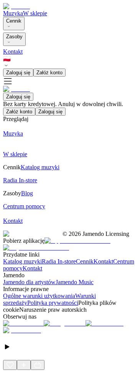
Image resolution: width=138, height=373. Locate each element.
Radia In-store (59, 261)
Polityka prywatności (52, 302)
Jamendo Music (75, 282)
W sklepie (35, 13)
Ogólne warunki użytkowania (39, 296)
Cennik (13, 21)
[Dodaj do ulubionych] (10, 365)
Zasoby (14, 36)
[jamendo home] (16, 6)
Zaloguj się (18, 72)
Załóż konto (49, 72)
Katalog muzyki (22, 261)
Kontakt (13, 51)
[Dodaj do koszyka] (37, 365)
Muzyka (13, 13)
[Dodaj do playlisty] (24, 365)
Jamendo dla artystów (29, 282)
